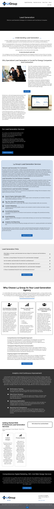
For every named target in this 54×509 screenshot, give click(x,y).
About (50, 2)
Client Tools (45, 2)
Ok (27, 507)
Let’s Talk (49, 4)
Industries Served (37, 2)
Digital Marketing (28, 2)
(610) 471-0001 (41, 500)
